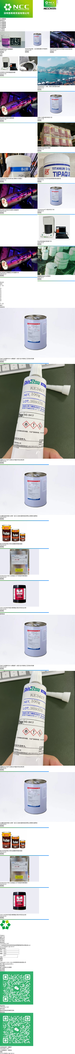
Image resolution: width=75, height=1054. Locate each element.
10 (0, 288)
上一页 (2, 285)
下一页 (2, 303)
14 (0, 294)
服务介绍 (2, 937)
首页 (1, 284)
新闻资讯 (2, 939)
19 (0, 300)
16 (0, 296)
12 (0, 291)
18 (0, 299)
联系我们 (2, 942)
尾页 (1, 305)
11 (0, 289)
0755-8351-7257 (4, 1048)
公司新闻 (2, 29)
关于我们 (2, 940)
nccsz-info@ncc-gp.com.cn (7, 1053)
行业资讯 (2, 30)
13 (0, 292)
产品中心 (2, 935)
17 (0, 298)
